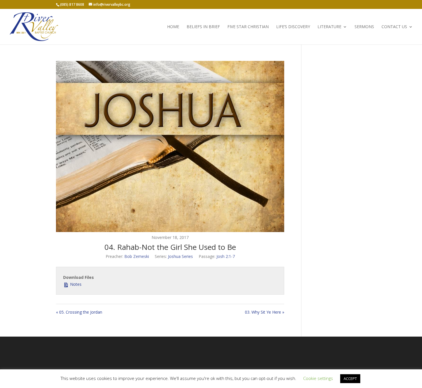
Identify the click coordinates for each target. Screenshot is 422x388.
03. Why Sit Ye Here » (264, 312)
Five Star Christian (248, 27)
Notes (75, 284)
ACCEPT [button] (350, 378)
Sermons (364, 27)
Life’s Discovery (293, 27)
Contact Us (394, 27)
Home (173, 27)
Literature (329, 27)
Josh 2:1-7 (225, 256)
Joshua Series (180, 256)
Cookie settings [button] (318, 378)
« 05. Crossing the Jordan (79, 312)
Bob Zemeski (136, 256)
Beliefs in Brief (203, 27)
